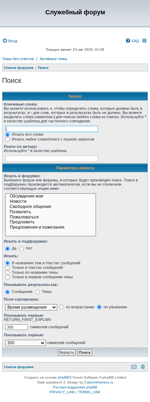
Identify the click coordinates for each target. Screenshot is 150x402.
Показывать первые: (24, 315)
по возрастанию (79, 307)
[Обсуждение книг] (50, 196)
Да (13, 248)
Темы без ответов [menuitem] (18, 59)
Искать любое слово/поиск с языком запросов (52, 139)
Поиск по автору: (20, 146)
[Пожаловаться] (50, 217)
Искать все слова (27, 134)
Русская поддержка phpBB (75, 387)
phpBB (63, 377)
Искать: (11, 256)
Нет (28, 248)
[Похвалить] (50, 212)
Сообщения (21, 291)
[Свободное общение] (50, 207)
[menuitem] (9, 41)
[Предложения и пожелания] (50, 227)
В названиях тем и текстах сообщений (45, 263)
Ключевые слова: (21, 104)
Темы (46, 291)
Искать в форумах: (22, 176)
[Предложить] (50, 222)
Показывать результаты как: (31, 284)
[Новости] (50, 201)
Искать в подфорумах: (26, 241)
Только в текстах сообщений (37, 267)
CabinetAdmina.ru (98, 382)
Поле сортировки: (21, 299)
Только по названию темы (34, 272)
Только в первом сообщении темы (42, 277)
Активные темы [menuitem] (53, 59)
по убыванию (115, 307)
